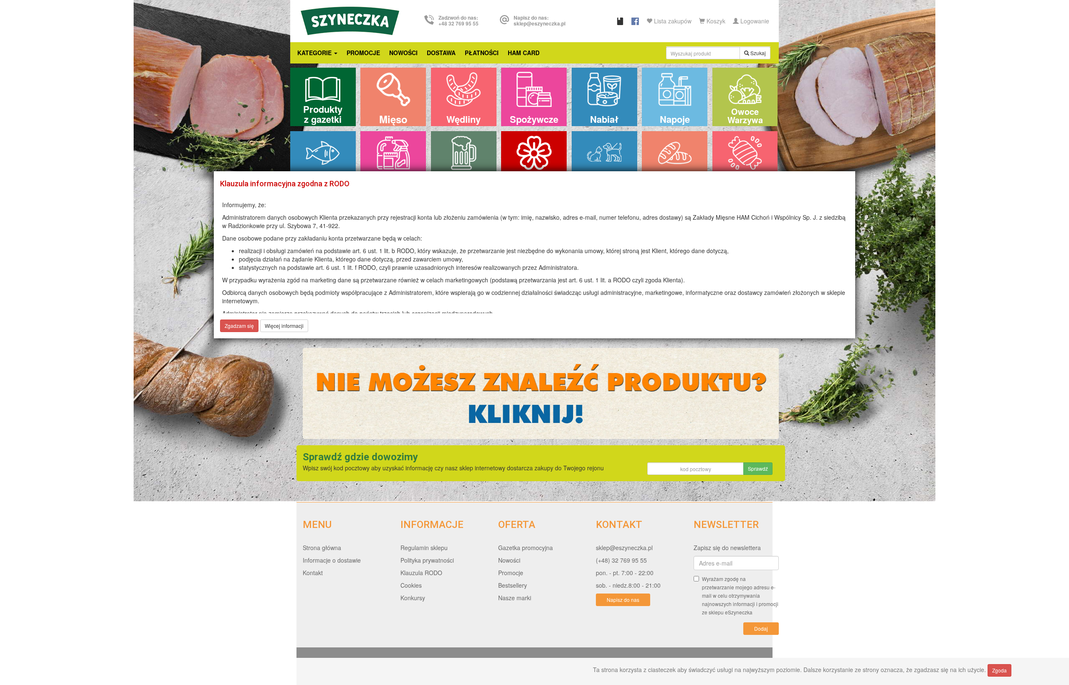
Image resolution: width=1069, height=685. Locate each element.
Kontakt (313, 572)
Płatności (482, 52)
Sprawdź (758, 468)
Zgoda (999, 670)
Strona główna (322, 547)
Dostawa (441, 52)
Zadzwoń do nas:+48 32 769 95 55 (458, 20)
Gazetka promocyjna (525, 547)
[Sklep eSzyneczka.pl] (349, 20)
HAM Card (524, 52)
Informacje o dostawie (332, 560)
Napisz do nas (623, 599)
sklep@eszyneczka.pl (624, 547)
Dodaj (761, 628)
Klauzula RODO (421, 572)
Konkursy (412, 598)
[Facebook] (635, 21)
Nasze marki (514, 598)
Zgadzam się (239, 325)
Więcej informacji (284, 325)
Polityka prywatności (427, 560)
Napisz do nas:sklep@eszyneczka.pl (539, 20)
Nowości (403, 52)
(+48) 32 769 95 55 (621, 560)
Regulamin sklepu (424, 547)
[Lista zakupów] (620, 21)
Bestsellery (512, 585)
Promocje (363, 52)
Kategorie (315, 52)
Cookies (411, 585)
